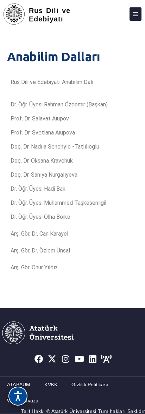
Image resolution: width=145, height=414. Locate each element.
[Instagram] (66, 359)
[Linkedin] (93, 359)
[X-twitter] (52, 359)
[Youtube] (80, 359)
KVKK (50, 384)
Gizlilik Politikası (89, 384)
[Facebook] (39, 359)
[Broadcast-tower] (107, 359)
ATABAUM (18, 384)
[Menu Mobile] (135, 14)
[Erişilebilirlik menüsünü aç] (17, 396)
